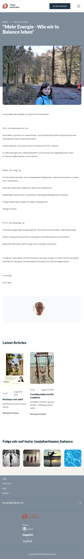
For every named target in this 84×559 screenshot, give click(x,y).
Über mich (7, 484)
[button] (78, 6)
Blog (4, 488)
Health (5, 22)
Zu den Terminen (60, 6)
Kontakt (6, 493)
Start (5, 479)
